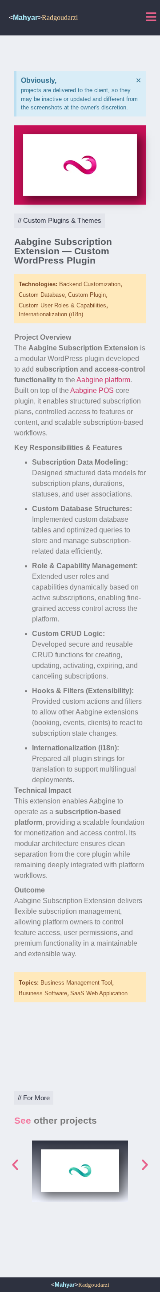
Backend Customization (89, 284)
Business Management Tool (76, 982)
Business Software (43, 993)
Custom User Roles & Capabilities (62, 305)
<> (43, 17)
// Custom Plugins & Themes (59, 220)
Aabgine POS (92, 390)
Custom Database (42, 294)
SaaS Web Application (99, 993)
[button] (15, 1165)
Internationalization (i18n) (51, 314)
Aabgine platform (103, 380)
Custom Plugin (87, 294)
